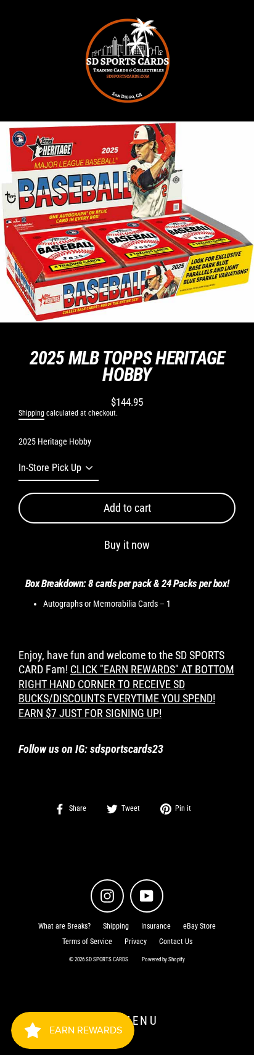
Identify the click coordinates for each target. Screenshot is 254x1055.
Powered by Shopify (163, 959)
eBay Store (199, 926)
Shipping (31, 413)
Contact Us (175, 941)
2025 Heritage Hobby (54, 441)
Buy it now (127, 544)
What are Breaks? (64, 926)
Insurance (156, 926)
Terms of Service (87, 941)
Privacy (136, 941)
